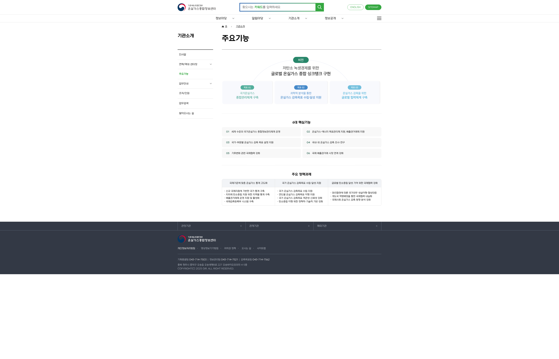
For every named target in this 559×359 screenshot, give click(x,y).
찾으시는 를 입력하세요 (261, 7)
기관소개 (293, 18)
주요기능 (183, 74)
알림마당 (257, 18)
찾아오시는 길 (186, 113)
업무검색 (183, 103)
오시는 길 (246, 248)
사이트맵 (261, 248)
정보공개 (330, 18)
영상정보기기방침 (209, 248)
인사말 (182, 54)
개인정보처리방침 (186, 248)
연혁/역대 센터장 (188, 64)
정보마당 (221, 18)
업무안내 (183, 83)
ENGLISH (355, 7)
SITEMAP (373, 7)
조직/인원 (184, 93)
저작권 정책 (230, 248)
